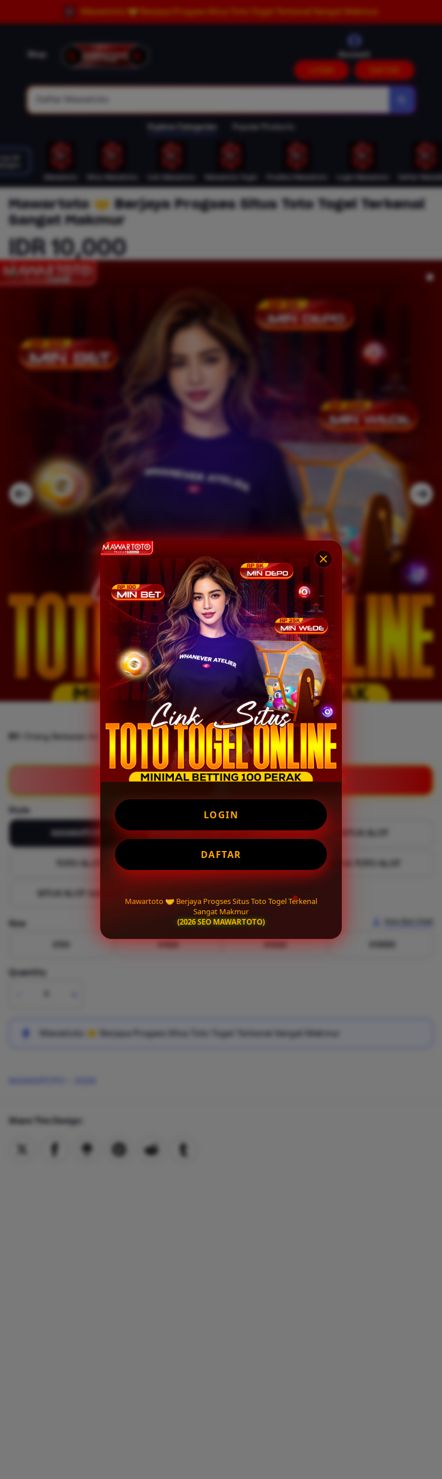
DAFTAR (221, 854)
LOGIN (221, 815)
